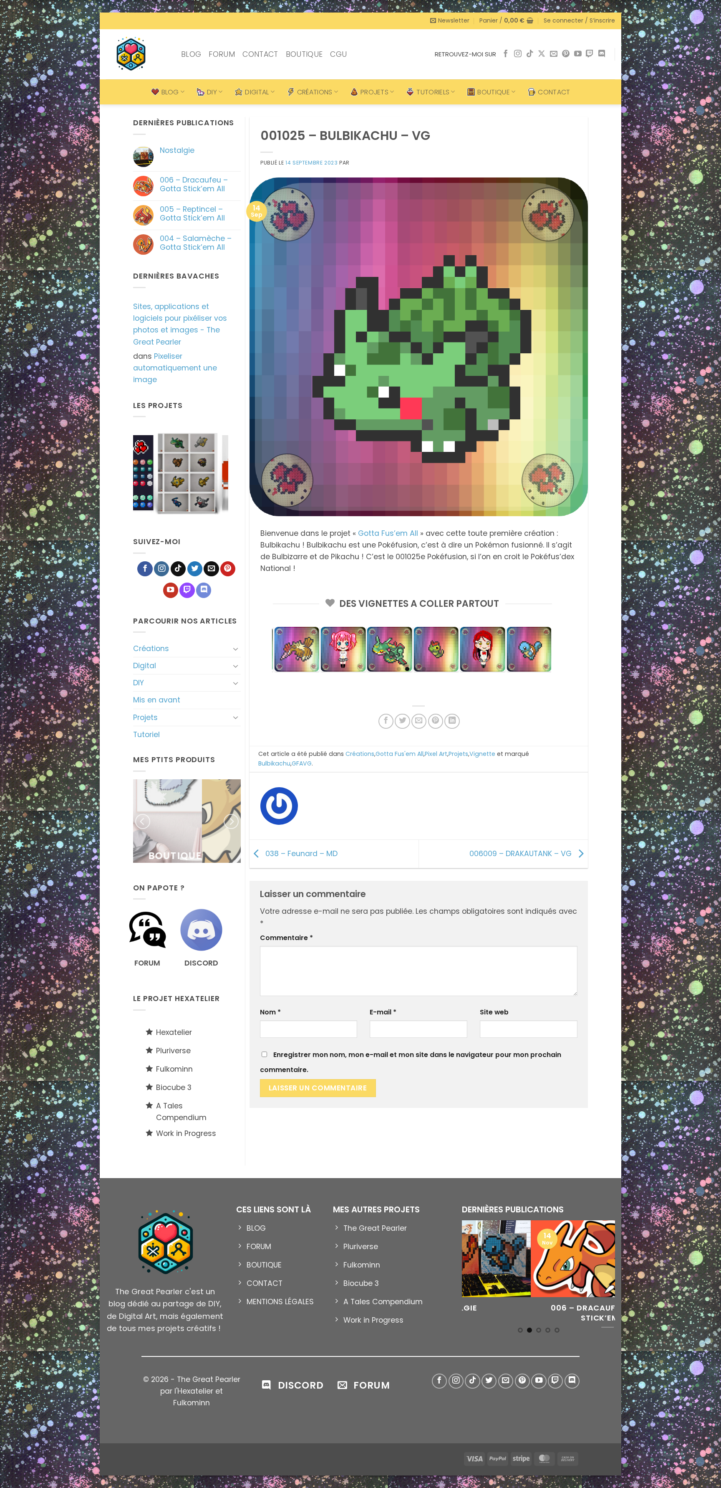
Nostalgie (177, 150)
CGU (338, 54)
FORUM (222, 54)
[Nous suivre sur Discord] (601, 54)
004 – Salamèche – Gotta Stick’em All (196, 243)
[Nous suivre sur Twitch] (589, 54)
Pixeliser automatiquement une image (175, 368)
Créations (151, 649)
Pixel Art (436, 754)
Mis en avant (156, 700)
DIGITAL (257, 92)
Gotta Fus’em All (388, 533)
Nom (270, 1012)
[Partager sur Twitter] (402, 721)
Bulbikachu (274, 763)
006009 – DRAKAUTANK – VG (521, 853)
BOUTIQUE (304, 54)
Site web (494, 1012)
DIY (212, 92)
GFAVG (302, 763)
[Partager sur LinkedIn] (451, 721)
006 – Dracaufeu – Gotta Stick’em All (194, 184)
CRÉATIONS (315, 92)
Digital (144, 666)
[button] (449, 20)
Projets (145, 717)
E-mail (383, 1012)
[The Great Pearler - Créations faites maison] (137, 54)
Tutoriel (146, 735)
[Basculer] (236, 648)
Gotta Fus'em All (400, 754)
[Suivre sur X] (541, 54)
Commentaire (286, 938)
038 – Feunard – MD (300, 853)
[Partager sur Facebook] (385, 721)
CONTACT (260, 54)
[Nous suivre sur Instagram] (518, 54)
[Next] (236, 475)
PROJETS (374, 92)
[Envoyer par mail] (418, 721)
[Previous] (124, 475)
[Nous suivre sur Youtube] (578, 54)
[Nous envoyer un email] (553, 54)
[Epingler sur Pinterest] (435, 721)
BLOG (191, 54)
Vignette (482, 754)
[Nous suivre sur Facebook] (505, 54)
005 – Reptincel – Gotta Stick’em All (192, 214)
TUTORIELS (432, 92)
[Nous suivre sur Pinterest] (566, 54)
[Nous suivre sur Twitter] (194, 569)
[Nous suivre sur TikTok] (530, 54)
